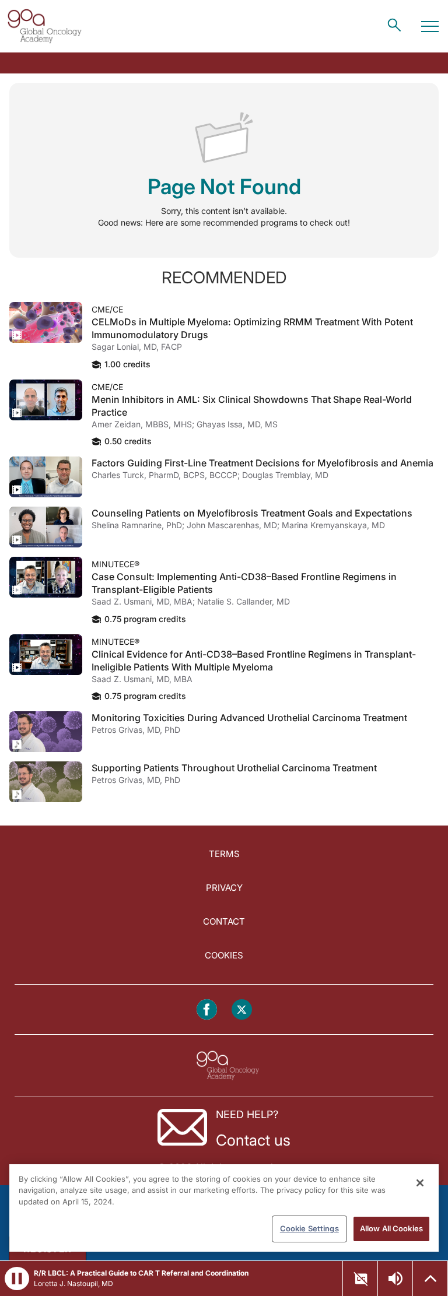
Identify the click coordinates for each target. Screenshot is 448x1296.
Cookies (224, 955)
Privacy (224, 887)
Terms (224, 853)
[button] (16, 1278)
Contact (224, 921)
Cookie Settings (309, 1228)
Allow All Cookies (391, 1228)
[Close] (420, 1183)
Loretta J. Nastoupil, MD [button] (73, 1283)
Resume (45, 322)
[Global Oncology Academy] (44, 26)
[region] (224, 1208)
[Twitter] (242, 1009)
